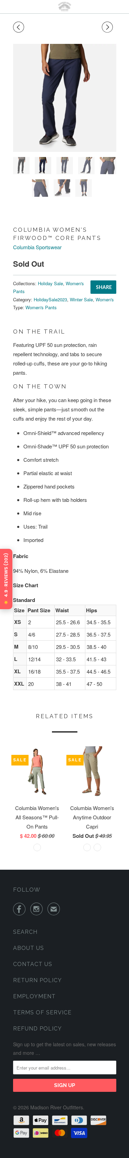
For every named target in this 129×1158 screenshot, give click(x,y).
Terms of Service (42, 1012)
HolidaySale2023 (50, 299)
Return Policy (37, 980)
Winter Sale (81, 299)
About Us (28, 948)
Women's (105, 299)
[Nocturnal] (64, 98)
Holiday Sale (50, 283)
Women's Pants (41, 307)
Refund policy (37, 1028)
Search (25, 932)
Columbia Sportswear (37, 247)
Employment (34, 996)
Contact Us (32, 964)
